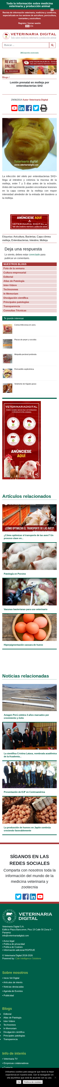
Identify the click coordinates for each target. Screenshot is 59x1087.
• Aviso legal (8, 941)
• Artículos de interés (12, 982)
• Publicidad (8, 995)
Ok (19, 1082)
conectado (34, 254)
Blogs (5, 77)
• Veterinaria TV (10, 1059)
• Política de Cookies (12, 947)
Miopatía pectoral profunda (25, 354)
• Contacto (7, 1067)
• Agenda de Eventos (12, 991)
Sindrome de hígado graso (25, 384)
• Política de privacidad (13, 944)
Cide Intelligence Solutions (28, 958)
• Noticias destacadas (13, 986)
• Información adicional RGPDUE (18, 950)
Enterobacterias (19, 240)
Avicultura (18, 236)
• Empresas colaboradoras (15, 1063)
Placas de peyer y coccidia (25, 340)
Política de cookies (33, 1082)
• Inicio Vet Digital (10, 978)
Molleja (44, 240)
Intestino (34, 240)
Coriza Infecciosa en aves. (25, 325)
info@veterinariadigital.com (15, 935)
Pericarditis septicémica (24, 369)
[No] (55, 1077)
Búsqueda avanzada (30, 53)
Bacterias (30, 236)
